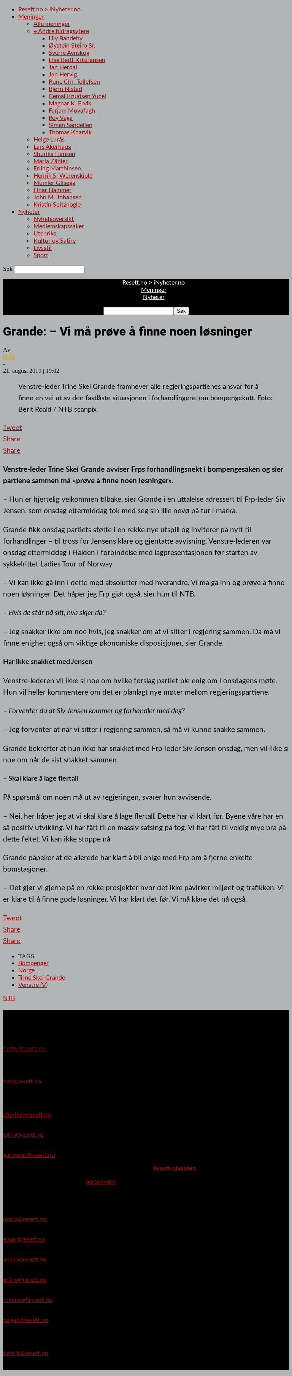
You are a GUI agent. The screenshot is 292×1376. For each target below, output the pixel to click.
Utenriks (44, 234)
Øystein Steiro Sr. (72, 46)
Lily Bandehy (66, 38)
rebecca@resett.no (27, 1300)
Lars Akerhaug (52, 147)
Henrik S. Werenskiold (63, 176)
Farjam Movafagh (72, 111)
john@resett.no (23, 1135)
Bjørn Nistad (65, 89)
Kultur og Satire (54, 241)
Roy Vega (61, 118)
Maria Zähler (50, 161)
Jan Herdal (63, 67)
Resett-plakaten (174, 1168)
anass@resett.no (24, 1260)
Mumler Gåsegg (54, 183)
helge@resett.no (24, 1048)
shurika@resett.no (27, 1115)
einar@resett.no (24, 1239)
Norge (26, 970)
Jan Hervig (63, 75)
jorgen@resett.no (25, 1320)
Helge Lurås (49, 140)
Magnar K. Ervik (70, 103)
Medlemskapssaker (58, 226)
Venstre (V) (33, 985)
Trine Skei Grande (41, 978)
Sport (40, 255)
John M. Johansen (57, 197)
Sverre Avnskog (69, 53)
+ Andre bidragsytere (61, 31)
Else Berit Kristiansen (77, 60)
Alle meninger (51, 24)
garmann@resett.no (29, 1155)
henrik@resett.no (25, 1353)
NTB (9, 357)
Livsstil (42, 248)
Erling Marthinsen (57, 168)
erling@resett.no (24, 1280)
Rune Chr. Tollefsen (74, 82)
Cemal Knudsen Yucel (77, 96)
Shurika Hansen (54, 154)
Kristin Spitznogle (57, 205)
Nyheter (29, 212)
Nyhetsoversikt (53, 219)
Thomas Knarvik (70, 132)
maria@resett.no (24, 1219)
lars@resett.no (22, 1082)
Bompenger (33, 963)
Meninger (31, 17)
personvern (101, 1182)
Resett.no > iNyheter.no (49, 9)
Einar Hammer (52, 190)
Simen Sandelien (70, 125)
